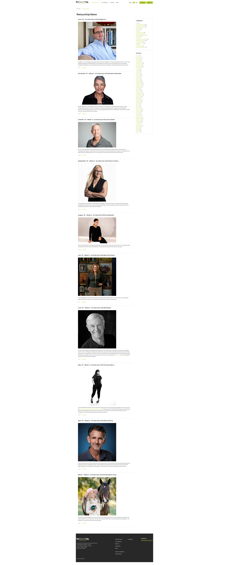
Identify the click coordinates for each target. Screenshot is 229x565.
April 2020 (138, 79)
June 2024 (138, 56)
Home (79, 8)
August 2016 (138, 97)
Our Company (104, 2)
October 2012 (139, 121)
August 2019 (138, 87)
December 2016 (139, 93)
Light (130, 2)
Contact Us (117, 546)
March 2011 (138, 131)
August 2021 (138, 67)
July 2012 (138, 123)
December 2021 (139, 62)
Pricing (137, 37)
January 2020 (138, 82)
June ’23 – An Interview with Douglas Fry (92, 19)
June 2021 (138, 70)
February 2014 (139, 115)
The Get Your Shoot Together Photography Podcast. (91, 409)
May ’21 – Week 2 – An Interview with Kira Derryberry (96, 365)
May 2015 (138, 105)
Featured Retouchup (140, 24)
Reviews (112, 2)
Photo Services (95, 2)
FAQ (137, 23)
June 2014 (138, 114)
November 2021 (139, 63)
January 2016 (138, 101)
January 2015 (138, 110)
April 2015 (138, 106)
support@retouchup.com (147, 540)
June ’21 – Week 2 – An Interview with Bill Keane (94, 308)
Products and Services (140, 40)
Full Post (84, 67)
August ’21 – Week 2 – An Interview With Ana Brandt (96, 215)
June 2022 (138, 60)
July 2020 (138, 77)
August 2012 (138, 122)
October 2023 (139, 58)
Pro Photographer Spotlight (141, 39)
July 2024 (138, 55)
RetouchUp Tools (139, 41)
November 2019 (139, 85)
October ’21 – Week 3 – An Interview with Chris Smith (96, 119)
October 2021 (139, 65)
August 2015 (138, 102)
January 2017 (138, 91)
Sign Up (143, 2)
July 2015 (138, 103)
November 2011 (139, 125)
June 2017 (138, 89)
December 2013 (139, 118)
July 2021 (138, 69)
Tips (137, 44)
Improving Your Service (140, 27)
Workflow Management (140, 47)
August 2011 (138, 126)
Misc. (137, 31)
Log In (150, 2)
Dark (136, 2)
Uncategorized (139, 45)
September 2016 (139, 95)
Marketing (138, 29)
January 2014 (138, 117)
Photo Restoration (139, 33)
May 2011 (138, 129)
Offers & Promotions (140, 32)
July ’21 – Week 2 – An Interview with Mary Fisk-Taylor (96, 255)
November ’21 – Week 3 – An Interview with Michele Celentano (99, 73)
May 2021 (138, 71)
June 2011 (138, 127)
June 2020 (138, 78)
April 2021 (138, 73)
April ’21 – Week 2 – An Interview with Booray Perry (95, 421)
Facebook (130, 539)
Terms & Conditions (119, 551)
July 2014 (138, 113)
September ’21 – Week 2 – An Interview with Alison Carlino (98, 161)
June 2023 (138, 59)
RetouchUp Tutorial (140, 43)
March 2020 (138, 81)
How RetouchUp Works (140, 25)
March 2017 (138, 90)
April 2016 (138, 98)
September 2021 (139, 66)
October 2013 (138, 119)
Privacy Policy (118, 554)
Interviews (138, 28)
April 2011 (138, 130)
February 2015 (139, 109)
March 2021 (138, 74)
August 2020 (138, 75)
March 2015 (138, 107)
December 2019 (139, 83)
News (117, 2)
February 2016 (139, 99)
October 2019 (139, 86)
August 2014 (138, 111)
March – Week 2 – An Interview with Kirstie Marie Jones (97, 475)
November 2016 (139, 94)
